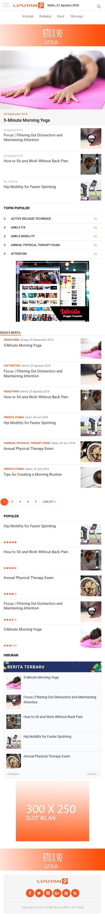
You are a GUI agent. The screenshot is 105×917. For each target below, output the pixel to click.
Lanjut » (93, 774)
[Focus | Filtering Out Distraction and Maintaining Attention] (91, 383)
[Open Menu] (6, 5)
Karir (60, 16)
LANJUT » (49, 501)
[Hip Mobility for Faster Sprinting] (91, 435)
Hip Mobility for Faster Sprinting (30, 187)
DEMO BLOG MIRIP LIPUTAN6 (64, 907)
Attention (18, 253)
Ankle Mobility (23, 236)
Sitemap (76, 16)
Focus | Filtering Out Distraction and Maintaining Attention (33, 137)
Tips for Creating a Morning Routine (33, 474)
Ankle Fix (18, 227)
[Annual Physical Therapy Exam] (91, 460)
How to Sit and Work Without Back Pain (36, 161)
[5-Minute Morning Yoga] (91, 357)
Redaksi (45, 16)
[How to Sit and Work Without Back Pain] (91, 409)
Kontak (27, 16)
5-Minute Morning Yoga (27, 120)
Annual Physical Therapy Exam (35, 245)
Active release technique (31, 218)
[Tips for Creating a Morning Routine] (91, 486)
